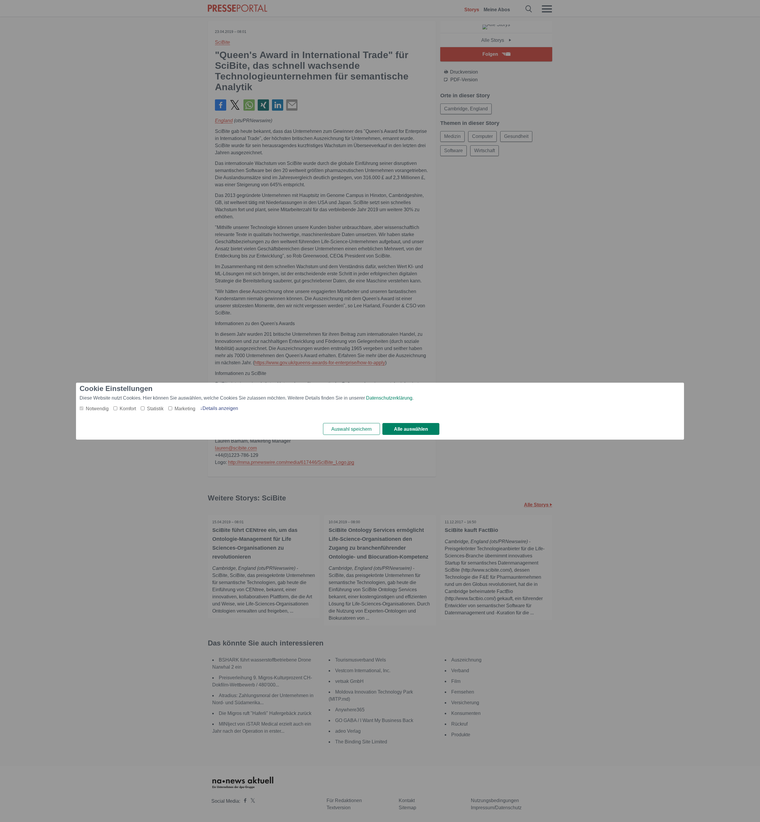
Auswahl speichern (351, 429)
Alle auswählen (411, 429)
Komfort (128, 408)
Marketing (185, 408)
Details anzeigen (220, 408)
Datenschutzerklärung (389, 397)
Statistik (155, 408)
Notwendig (97, 408)
